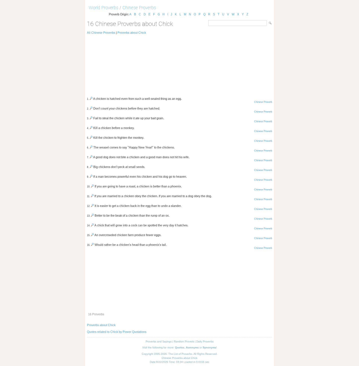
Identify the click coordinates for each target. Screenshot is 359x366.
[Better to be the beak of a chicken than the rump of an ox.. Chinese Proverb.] (92, 215)
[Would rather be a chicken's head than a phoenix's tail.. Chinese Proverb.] (92, 244)
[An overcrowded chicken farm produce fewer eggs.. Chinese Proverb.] (92, 235)
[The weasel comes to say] (91, 147)
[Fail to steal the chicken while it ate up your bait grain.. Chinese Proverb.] (91, 118)
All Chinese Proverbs (101, 32)
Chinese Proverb (263, 102)
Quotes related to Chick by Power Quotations (116, 331)
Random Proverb (184, 341)
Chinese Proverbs (139, 7)
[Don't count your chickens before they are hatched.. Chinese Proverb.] (91, 108)
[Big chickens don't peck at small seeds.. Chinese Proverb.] (91, 166)
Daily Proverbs (205, 341)
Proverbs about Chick (131, 32)
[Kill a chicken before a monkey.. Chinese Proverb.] (91, 128)
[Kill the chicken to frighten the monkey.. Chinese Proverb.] (91, 137)
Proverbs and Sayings (159, 341)
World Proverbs (103, 7)
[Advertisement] (179, 64)
